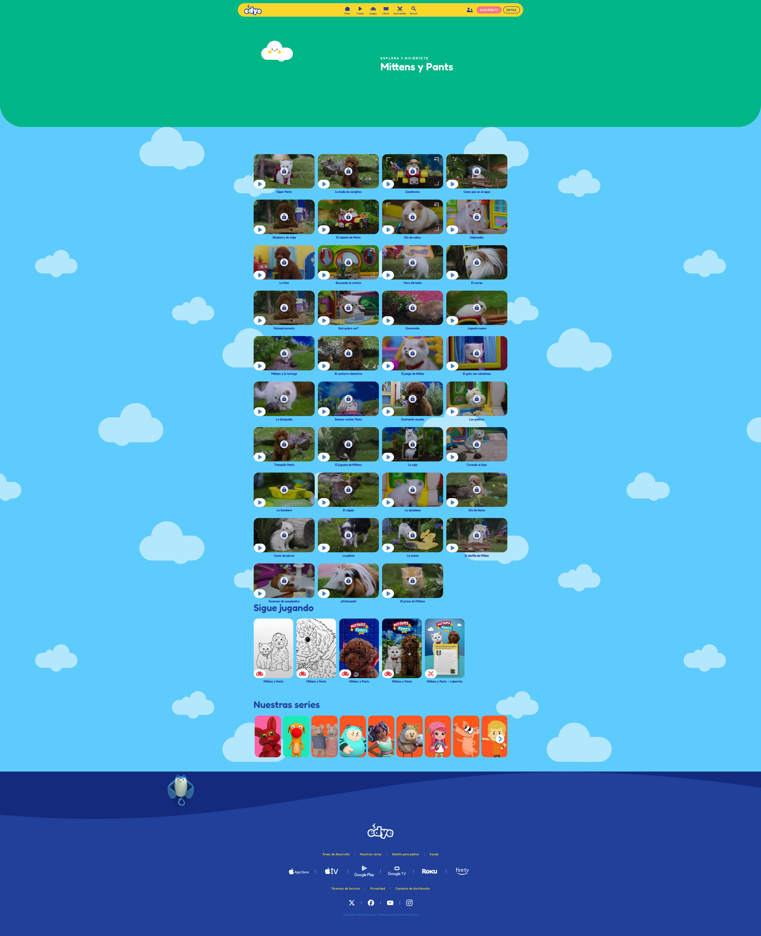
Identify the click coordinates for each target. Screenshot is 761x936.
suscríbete (489, 10)
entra (512, 10)
